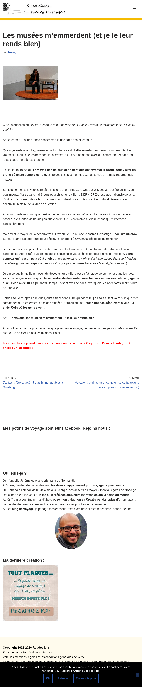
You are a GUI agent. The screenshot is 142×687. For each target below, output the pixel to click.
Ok (48, 678)
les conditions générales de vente (63, 657)
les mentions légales (23, 657)
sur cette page (44, 652)
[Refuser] (137, 675)
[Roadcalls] (35, 9)
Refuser (62, 678)
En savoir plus (86, 678)
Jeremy (11, 52)
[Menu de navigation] (135, 9)
